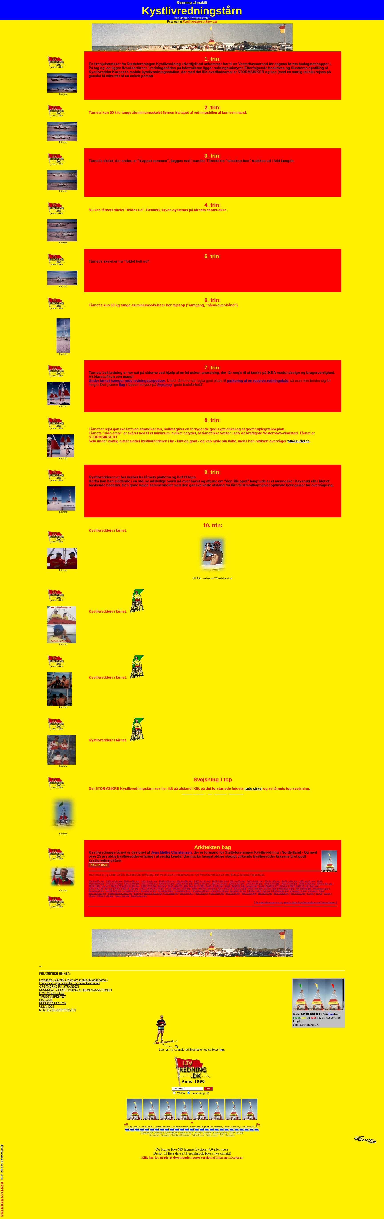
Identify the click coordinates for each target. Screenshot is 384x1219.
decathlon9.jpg (183, 891)
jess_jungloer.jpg (97, 893)
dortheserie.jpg (280, 891)
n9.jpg (100, 896)
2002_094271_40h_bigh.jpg (182, 886)
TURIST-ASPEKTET (52, 996)
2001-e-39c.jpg (324, 883)
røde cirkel (253, 788)
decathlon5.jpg (113, 891)
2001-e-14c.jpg (271, 883)
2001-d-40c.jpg (307, 881)
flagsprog (164, 385)
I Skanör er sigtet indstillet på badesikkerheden (69, 983)
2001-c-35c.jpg (272, 881)
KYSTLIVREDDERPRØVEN (57, 1010)
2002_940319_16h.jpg (126, 888)
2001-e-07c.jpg (166, 883)
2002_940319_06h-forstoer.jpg (241, 886)
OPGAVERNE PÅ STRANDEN (59, 986)
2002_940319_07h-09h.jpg (273, 886)
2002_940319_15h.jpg (100, 888)
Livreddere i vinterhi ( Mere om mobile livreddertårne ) (73, 980)
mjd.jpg (138, 893)
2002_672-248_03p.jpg (153, 886)
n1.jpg (310, 893)
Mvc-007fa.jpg (265, 893)
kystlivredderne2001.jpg (120, 893)
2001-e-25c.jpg (289, 883)
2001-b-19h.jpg (202, 881)
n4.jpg (327, 893)
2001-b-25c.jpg (237, 881)
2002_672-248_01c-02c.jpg (125, 886)
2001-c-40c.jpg (289, 881)
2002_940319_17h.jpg (152, 888)
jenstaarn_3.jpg (316, 891)
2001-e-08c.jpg (184, 883)
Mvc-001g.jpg (186, 893)
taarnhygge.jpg (139, 896)
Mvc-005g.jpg (249, 893)
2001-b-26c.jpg (255, 881)
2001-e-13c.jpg (254, 883)
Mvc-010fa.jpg (298, 893)
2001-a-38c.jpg (131, 881)
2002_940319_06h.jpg (211, 886)
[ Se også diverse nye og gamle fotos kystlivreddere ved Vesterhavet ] (295, 902)
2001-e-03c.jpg (114, 883)
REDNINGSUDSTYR (52, 1003)
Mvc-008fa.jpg (281, 893)
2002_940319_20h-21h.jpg (232, 888)
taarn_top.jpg (122, 896)
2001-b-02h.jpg (167, 881)
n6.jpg (92, 896)
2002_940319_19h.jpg (204, 888)
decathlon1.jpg (286, 888)
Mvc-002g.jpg (217, 893)
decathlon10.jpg (201, 891)
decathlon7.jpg (148, 891)
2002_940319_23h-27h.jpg (262, 888)
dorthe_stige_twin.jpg (259, 891)
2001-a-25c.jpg (96, 881)
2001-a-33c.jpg (114, 881)
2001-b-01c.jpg (149, 881)
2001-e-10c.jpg (201, 883)
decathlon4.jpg (96, 891)
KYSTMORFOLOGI (51, 993)
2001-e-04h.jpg (131, 883)
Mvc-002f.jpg (201, 893)
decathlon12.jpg (238, 891)
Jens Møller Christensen (171, 852)
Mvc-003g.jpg (233, 893)
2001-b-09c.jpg (184, 881)
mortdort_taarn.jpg (153, 893)
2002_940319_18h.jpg (178, 888)
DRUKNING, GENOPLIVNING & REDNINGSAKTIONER (75, 990)
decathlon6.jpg (131, 891)
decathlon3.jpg (320, 888)
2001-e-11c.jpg (219, 883)
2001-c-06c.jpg (149, 883)
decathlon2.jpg (303, 888)
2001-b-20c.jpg (220, 881)
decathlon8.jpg (165, 891)
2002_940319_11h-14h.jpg (304, 886)
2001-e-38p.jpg (307, 883)
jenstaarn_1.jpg (298, 891)
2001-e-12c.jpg (236, 883)
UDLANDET (46, 1006)
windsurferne (298, 441)
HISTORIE (46, 1000)
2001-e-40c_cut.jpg (99, 886)
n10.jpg (109, 896)
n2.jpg (319, 893)
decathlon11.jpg (219, 891)
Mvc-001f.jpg (171, 893)
